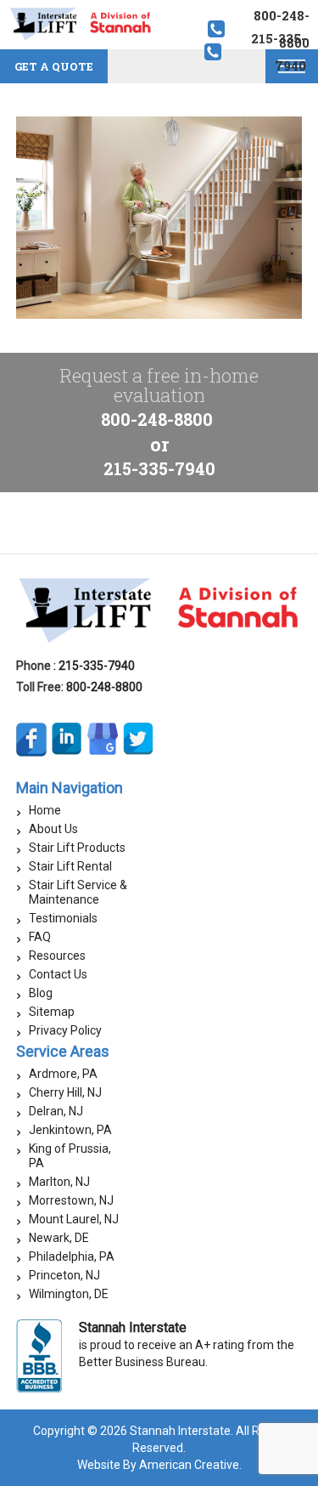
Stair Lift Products (77, 847)
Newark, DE (59, 1238)
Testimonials (63, 918)
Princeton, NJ (64, 1275)
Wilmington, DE (69, 1294)
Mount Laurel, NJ (74, 1219)
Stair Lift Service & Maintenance (78, 892)
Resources (57, 955)
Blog (41, 993)
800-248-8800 (157, 419)
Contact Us (58, 974)
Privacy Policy (65, 1030)
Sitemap (52, 1011)
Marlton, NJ (59, 1181)
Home (45, 810)
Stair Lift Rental (70, 866)
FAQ (40, 937)
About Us (53, 829)
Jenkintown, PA (70, 1130)
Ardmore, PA (63, 1073)
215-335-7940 (159, 468)
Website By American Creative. (159, 1465)
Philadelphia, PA (71, 1256)
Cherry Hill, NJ (65, 1092)
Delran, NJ (56, 1111)
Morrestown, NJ (71, 1200)
